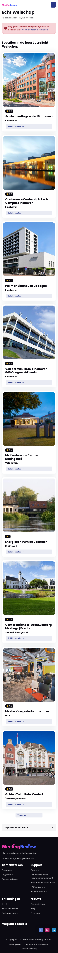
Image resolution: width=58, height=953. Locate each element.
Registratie (7, 874)
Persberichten (38, 904)
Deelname (7, 870)
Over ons (35, 913)
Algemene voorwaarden (37, 944)
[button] (53, 5)
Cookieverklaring (29, 948)
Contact (35, 870)
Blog (33, 908)
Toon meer (22, 815)
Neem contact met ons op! (35, 29)
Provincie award (10, 908)
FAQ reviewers (38, 887)
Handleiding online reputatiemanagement (42, 876)
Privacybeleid (15, 944)
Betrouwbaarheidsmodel (43, 882)
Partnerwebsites (10, 879)
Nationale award (10, 913)
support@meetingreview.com (19, 858)
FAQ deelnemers (39, 891)
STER (4, 904)
